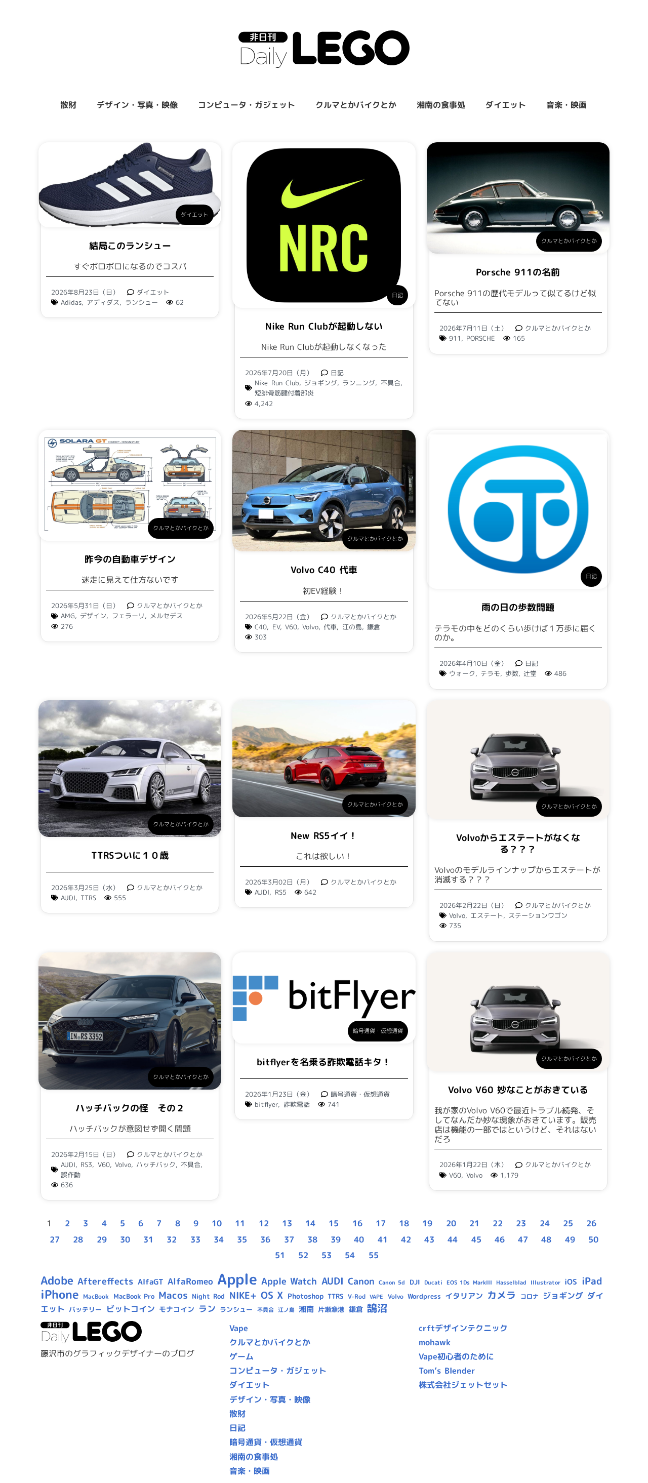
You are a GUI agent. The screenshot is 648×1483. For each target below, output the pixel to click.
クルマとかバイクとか (355, 104)
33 (195, 1239)
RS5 (281, 892)
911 (455, 338)
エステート (486, 915)
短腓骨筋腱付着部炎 (284, 392)
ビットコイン (130, 1308)
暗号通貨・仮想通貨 (378, 1031)
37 (289, 1239)
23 (521, 1223)
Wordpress (424, 1296)
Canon (361, 1281)
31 (148, 1239)
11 (240, 1223)
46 (500, 1239)
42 (406, 1239)
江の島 (352, 626)
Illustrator (545, 1282)
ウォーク (462, 673)
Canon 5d (392, 1282)
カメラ (501, 1295)
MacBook (96, 1296)
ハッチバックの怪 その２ (130, 1108)
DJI (415, 1282)
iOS (570, 1281)
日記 (397, 295)
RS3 (86, 1164)
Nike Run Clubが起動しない (324, 326)
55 (374, 1255)
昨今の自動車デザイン (130, 559)
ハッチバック (156, 1164)
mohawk (435, 1342)
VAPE (376, 1297)
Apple (237, 1278)
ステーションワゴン (538, 915)
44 (453, 1239)
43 (429, 1239)
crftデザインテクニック (463, 1328)
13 (287, 1223)
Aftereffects (105, 1281)
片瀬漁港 (331, 1309)
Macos (173, 1295)
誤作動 (70, 1174)
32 (172, 1239)
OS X (272, 1295)
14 (310, 1223)
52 (303, 1255)
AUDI (68, 897)
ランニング (358, 382)
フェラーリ (128, 615)
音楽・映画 (566, 104)
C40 (261, 626)
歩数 (511, 673)
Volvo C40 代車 (324, 570)
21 (474, 1223)
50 (593, 1239)
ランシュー (141, 302)
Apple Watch (289, 1281)
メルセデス (166, 615)
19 (427, 1223)
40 (359, 1239)
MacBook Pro (133, 1296)
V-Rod (357, 1296)
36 (265, 1239)
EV (276, 626)
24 (545, 1223)
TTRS (88, 897)
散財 (68, 104)
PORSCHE (480, 338)
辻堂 (530, 673)
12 (264, 1223)
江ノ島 (286, 1310)
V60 (291, 626)
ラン (207, 1308)
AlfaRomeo (190, 1281)
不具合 (390, 382)
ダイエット (505, 104)
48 (546, 1239)
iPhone (59, 1294)
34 (219, 1239)
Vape (238, 1328)
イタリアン (464, 1296)
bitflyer (266, 1104)
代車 (330, 626)
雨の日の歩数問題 (517, 607)
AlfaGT (151, 1281)
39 (336, 1239)
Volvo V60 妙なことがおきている (518, 1090)
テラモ (490, 673)
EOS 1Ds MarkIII (469, 1282)
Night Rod (208, 1296)
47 (523, 1239)
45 (476, 1239)
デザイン (93, 615)
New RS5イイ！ (324, 835)
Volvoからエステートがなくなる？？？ (518, 843)
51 (280, 1255)
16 (357, 1223)
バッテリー (85, 1309)
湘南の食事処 (441, 104)
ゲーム (241, 1356)
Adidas (71, 302)
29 (102, 1239)
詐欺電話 (297, 1104)
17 (381, 1223)
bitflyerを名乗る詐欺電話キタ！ (324, 1062)
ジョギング (320, 382)
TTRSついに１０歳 (130, 855)
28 (78, 1239)
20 (451, 1223)
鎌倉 (373, 626)
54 (350, 1255)
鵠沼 (377, 1308)
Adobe (56, 1280)
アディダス (103, 302)
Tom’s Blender (447, 1370)
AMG (68, 615)
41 (383, 1239)
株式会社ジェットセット (463, 1384)
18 (404, 1223)
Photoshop (305, 1296)
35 (242, 1239)
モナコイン (176, 1309)
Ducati (433, 1282)
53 (326, 1255)
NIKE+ (243, 1295)
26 (591, 1223)
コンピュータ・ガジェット (246, 104)
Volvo (310, 626)
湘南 (306, 1309)
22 (498, 1223)
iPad (592, 1281)
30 (125, 1239)
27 (55, 1239)
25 (568, 1223)
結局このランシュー (130, 245)
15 (334, 1223)
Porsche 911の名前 (518, 272)
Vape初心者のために (456, 1356)
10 (217, 1223)
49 (570, 1239)
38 (312, 1239)
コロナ (529, 1296)
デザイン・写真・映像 (137, 104)
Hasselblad (511, 1282)
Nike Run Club (277, 382)
